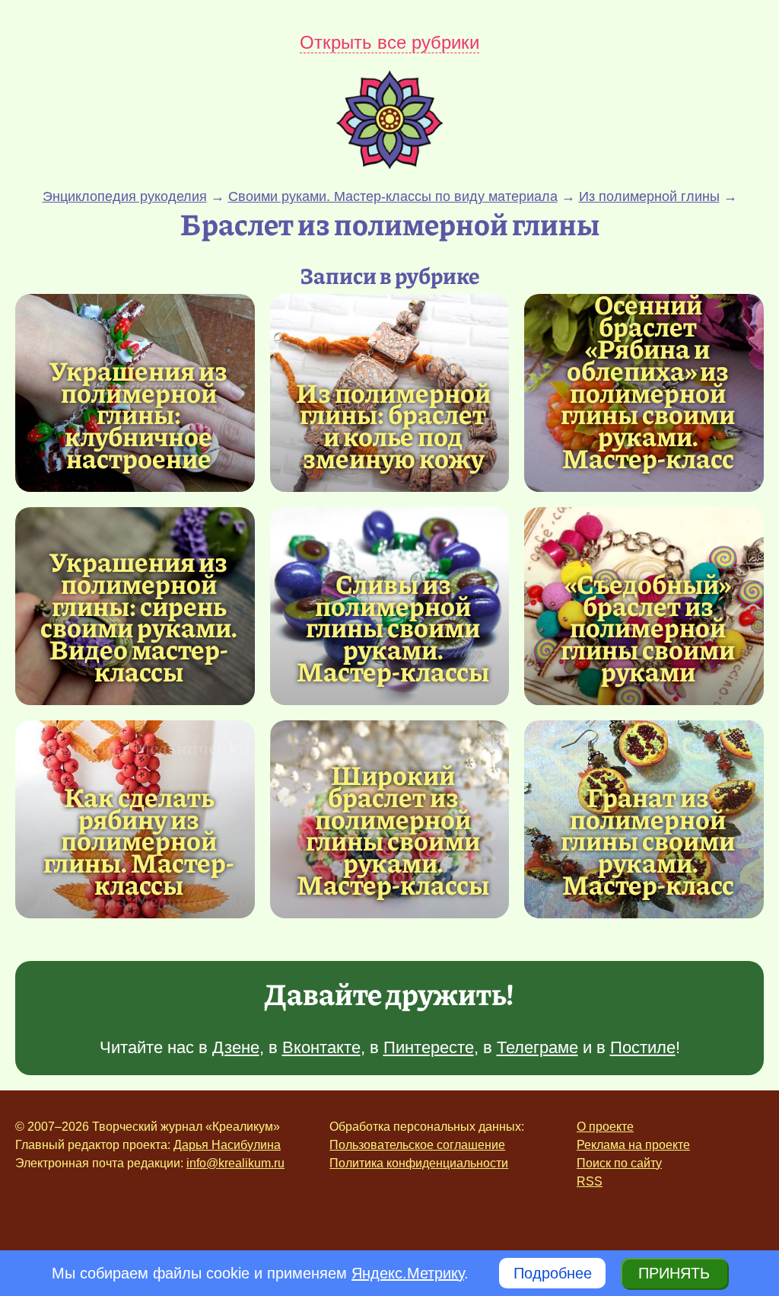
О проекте (605, 1126)
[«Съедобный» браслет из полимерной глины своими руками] (648, 627)
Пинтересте (428, 1047)
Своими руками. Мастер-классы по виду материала (393, 196)
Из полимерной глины (649, 196)
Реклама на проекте (633, 1144)
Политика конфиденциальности (418, 1163)
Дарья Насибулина (227, 1144)
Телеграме (537, 1047)
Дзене (235, 1047)
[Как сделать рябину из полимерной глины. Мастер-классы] (139, 840)
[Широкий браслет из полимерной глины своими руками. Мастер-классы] (393, 829)
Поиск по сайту (619, 1163)
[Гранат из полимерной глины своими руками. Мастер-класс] (648, 840)
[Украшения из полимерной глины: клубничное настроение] (139, 414)
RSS (590, 1181)
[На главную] (389, 163)
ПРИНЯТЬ (674, 1273)
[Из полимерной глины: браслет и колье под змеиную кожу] (393, 425)
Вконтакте (321, 1047)
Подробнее (553, 1273)
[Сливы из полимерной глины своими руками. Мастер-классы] (393, 627)
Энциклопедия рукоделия (125, 196)
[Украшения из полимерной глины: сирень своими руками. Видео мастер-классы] (139, 616)
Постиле (643, 1047)
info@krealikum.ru (235, 1163)
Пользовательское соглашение (417, 1144)
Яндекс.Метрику (407, 1273)
